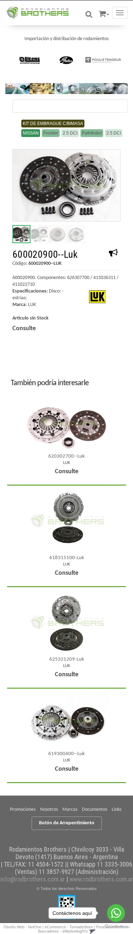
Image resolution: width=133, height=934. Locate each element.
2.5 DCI (70, 133)
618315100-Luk (66, 558)
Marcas (69, 809)
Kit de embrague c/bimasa (53, 123)
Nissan (31, 133)
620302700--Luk (66, 456)
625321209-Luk (66, 659)
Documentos (94, 809)
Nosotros (49, 809)
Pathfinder (92, 133)
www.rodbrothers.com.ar (101, 879)
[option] (30, 60)
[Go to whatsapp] (116, 913)
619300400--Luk (66, 754)
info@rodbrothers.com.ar (32, 879)
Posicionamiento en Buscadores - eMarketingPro (84, 929)
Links (116, 809)
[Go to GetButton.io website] (116, 926)
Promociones (22, 809)
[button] (104, 12)
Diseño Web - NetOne (22, 927)
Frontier (50, 133)
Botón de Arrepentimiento (66, 823)
